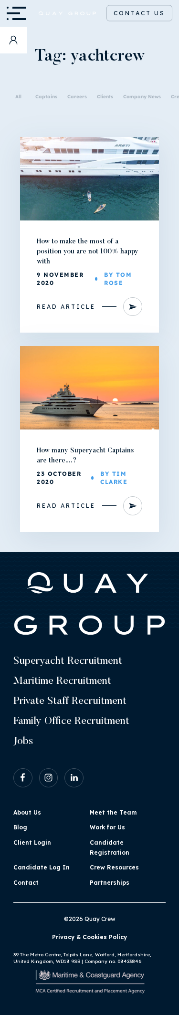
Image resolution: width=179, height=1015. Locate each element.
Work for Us (107, 827)
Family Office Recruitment (71, 721)
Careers (77, 97)
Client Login (32, 842)
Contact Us (139, 13)
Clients (105, 97)
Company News (142, 97)
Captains (46, 97)
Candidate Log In (41, 867)
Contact (26, 882)
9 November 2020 (60, 279)
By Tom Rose (118, 279)
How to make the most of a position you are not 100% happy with (87, 252)
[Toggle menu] (13, 13)
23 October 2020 (59, 478)
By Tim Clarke (113, 478)
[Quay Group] (61, 13)
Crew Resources (114, 867)
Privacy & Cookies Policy (89, 937)
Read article (66, 306)
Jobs (23, 741)
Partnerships (109, 882)
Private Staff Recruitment (69, 701)
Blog (20, 827)
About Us (27, 812)
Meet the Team (113, 812)
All (18, 97)
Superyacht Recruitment (67, 661)
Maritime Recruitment (62, 681)
